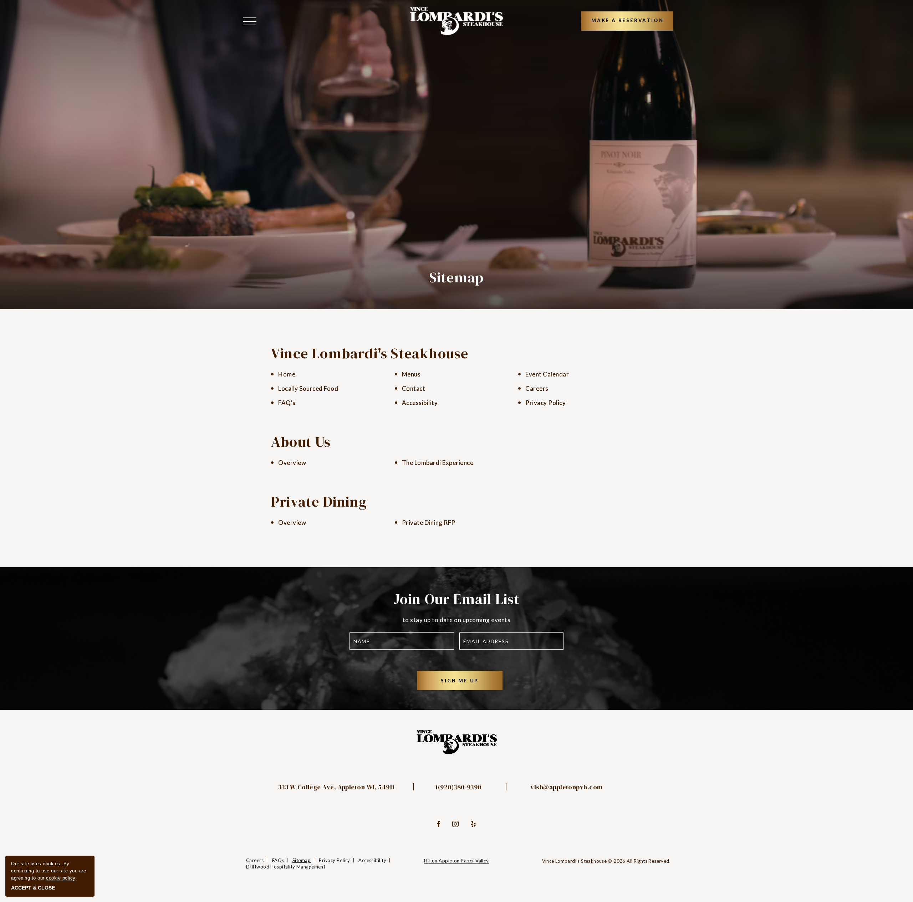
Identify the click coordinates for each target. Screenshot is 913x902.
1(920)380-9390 (458, 787)
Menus (411, 374)
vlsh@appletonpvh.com (566, 787)
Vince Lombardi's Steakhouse (369, 353)
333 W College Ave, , (336, 787)
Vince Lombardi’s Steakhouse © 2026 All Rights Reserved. (606, 861)
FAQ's (287, 402)
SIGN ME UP (469, 683)
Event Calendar (547, 374)
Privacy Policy (545, 402)
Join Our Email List (456, 599)
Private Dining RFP (428, 522)
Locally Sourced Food (308, 388)
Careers (537, 388)
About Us (301, 441)
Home (286, 374)
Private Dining (319, 501)
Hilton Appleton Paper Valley (456, 860)
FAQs (278, 860)
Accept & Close (33, 888)
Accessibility (420, 402)
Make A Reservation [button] (627, 20)
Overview (292, 462)
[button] (251, 21)
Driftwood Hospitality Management (285, 867)
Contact (413, 388)
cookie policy (60, 878)
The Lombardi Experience (438, 462)
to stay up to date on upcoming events (457, 620)
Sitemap (456, 277)
